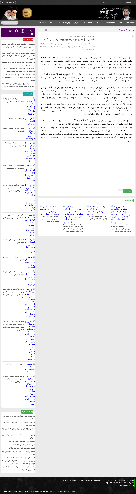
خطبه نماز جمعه (87, 22)
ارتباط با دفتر (42, 22)
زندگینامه (99, 22)
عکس (58, 22)
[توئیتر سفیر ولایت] (32, 34)
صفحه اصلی (127, 2)
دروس (76, 22)
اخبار (120, 22)
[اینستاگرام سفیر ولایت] (22, 31)
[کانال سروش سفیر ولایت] (16, 31)
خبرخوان (115, 2)
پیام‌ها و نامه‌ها (110, 22)
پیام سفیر (66, 22)
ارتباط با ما (103, 2)
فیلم (51, 22)
